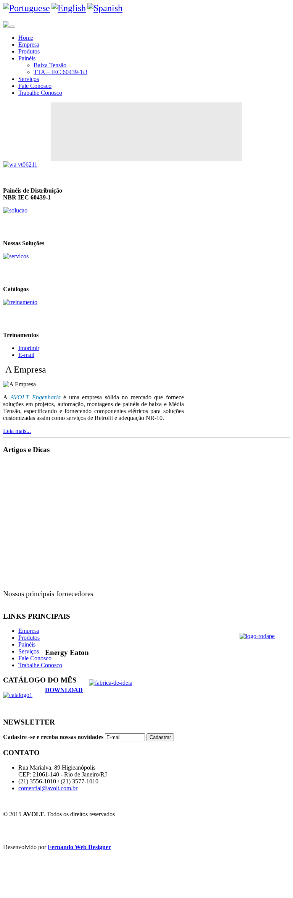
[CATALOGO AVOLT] (16, 256)
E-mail (26, 355)
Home (25, 37)
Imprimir (28, 348)
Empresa (28, 44)
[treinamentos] (20, 302)
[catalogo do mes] (17, 695)
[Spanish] (104, 8)
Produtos (29, 51)
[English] (69, 8)
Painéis (26, 58)
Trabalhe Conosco (40, 92)
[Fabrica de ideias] (146, 693)
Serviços (28, 79)
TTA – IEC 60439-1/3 (60, 72)
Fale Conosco (35, 86)
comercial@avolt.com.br (47, 788)
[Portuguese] (26, 8)
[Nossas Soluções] (15, 210)
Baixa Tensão (50, 65)
